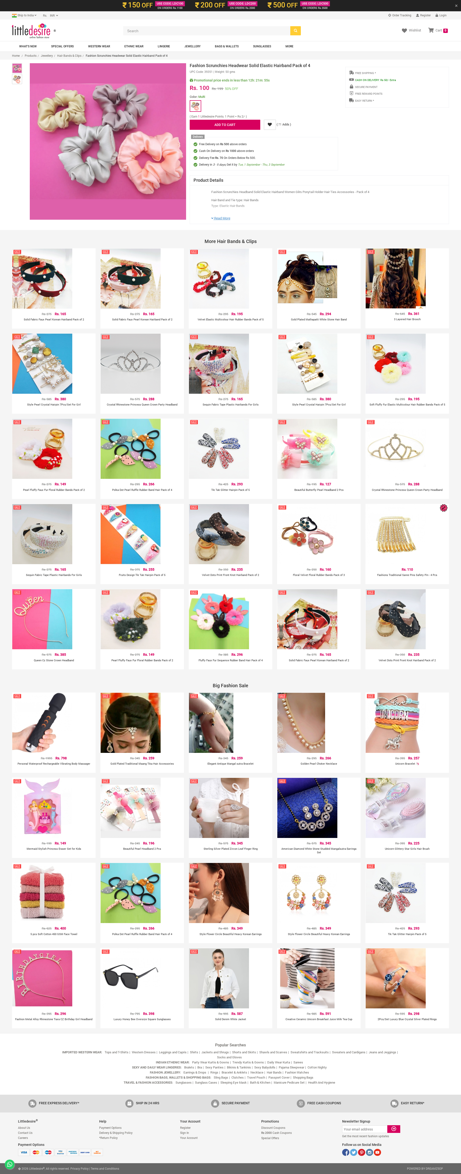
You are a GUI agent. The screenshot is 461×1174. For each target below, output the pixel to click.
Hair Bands (274, 1072)
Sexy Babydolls (264, 1067)
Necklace (256, 1072)
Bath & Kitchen (260, 1082)
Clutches (237, 1077)
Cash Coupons (276, 1133)
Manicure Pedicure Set (289, 1082)
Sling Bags (221, 1077)
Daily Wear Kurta (278, 1062)
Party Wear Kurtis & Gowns (210, 1062)
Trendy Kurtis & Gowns (248, 1062)
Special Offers (62, 46)
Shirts (194, 1052)
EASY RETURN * (364, 100)
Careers (23, 1138)
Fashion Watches (297, 1072)
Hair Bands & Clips (69, 55)
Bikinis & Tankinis (239, 1067)
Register (425, 15)
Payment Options (110, 1128)
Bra (199, 1067)
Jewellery (192, 46)
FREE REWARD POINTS (368, 93)
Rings (214, 1072)
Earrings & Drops (195, 1072)
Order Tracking (401, 15)
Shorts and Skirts (244, 1052)
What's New (28, 46)
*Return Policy (108, 1138)
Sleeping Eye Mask (233, 1082)
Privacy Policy (79, 1168)
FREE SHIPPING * (365, 73)
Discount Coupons (273, 1128)
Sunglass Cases (206, 1082)
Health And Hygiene (321, 1082)
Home (16, 55)
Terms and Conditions (105, 1168)
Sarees (298, 1062)
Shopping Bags (303, 1077)
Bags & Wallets (227, 46)
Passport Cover (279, 1077)
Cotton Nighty (317, 1067)
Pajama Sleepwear (291, 1067)
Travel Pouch (256, 1077)
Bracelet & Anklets (234, 1072)
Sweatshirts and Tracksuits (310, 1052)
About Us (24, 1128)
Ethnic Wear (133, 46)
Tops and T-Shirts (116, 1052)
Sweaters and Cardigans (348, 1052)
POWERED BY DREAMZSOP (425, 1168)
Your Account (189, 1138)
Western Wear (99, 46)
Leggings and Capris (173, 1052)
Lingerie (164, 46)
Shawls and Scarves (273, 1052)
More (289, 46)
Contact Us (25, 1133)
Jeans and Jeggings (382, 1052)
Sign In (184, 1133)
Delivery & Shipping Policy (116, 1133)
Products (30, 55)
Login (443, 15)
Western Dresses (144, 1052)
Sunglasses (262, 46)
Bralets (189, 1067)
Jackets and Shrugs (215, 1052)
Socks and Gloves (229, 1057)
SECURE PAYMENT (366, 87)
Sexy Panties (214, 1067)
